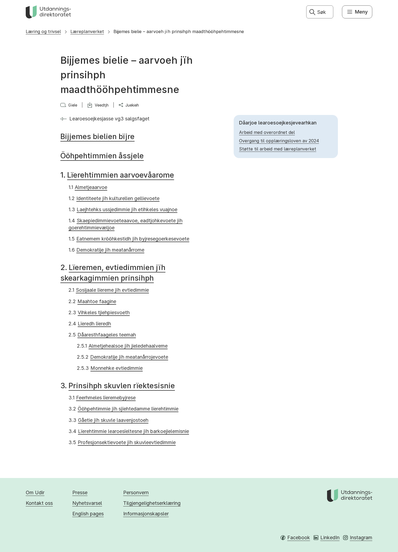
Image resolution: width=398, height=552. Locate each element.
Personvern (136, 492)
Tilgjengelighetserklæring (152, 503)
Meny (361, 12)
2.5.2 (122, 357)
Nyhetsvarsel (87, 503)
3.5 (122, 442)
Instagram (361, 537)
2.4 (89, 323)
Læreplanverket (87, 31)
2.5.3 (110, 368)
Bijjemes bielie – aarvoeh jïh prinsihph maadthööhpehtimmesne (178, 31)
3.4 (128, 431)
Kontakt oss (39, 503)
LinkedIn (330, 537)
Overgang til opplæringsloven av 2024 (279, 140)
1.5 (128, 239)
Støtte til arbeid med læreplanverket (277, 149)
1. (117, 175)
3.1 (102, 397)
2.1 (108, 290)
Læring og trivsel (43, 31)
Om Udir (35, 492)
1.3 (122, 209)
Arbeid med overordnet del (267, 132)
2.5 (102, 335)
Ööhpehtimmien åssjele (102, 155)
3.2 (123, 409)
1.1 (87, 187)
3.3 (108, 420)
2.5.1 (122, 346)
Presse (79, 492)
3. (117, 385)
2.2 (92, 301)
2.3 (99, 312)
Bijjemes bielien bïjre (97, 136)
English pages (88, 513)
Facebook (298, 537)
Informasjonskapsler (146, 513)
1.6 (106, 250)
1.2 (113, 198)
